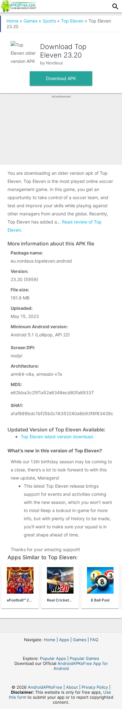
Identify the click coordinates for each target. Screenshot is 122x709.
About (72, 687)
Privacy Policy (95, 687)
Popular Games (84, 658)
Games (30, 20)
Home (12, 20)
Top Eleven (72, 20)
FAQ (94, 639)
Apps (64, 639)
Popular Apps (53, 658)
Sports (49, 20)
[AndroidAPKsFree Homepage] (18, 10)
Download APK (61, 78)
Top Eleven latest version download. (57, 436)
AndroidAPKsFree (45, 687)
